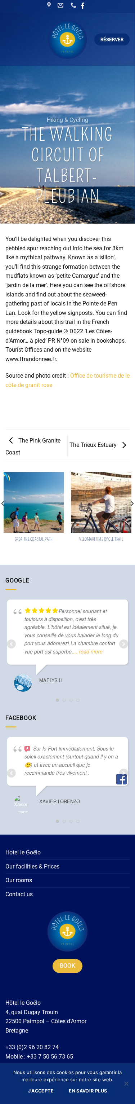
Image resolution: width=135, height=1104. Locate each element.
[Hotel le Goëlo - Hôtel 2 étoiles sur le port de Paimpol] (67, 39)
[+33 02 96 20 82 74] (74, 5)
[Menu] (12, 39)
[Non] (126, 1085)
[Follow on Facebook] (83, 6)
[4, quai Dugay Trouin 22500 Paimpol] (50, 5)
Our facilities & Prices (32, 866)
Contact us (19, 894)
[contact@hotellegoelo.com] (61, 5)
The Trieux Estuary (93, 444)
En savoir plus (88, 1091)
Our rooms (18, 880)
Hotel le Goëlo (23, 852)
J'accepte (41, 1091)
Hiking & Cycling (67, 119)
